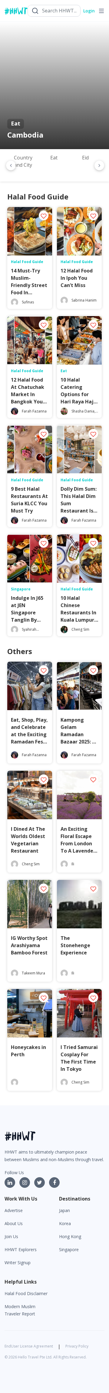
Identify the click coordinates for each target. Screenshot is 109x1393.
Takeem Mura (33, 973)
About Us (14, 1223)
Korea (65, 1223)
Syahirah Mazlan (29, 632)
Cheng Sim (80, 629)
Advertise (14, 1210)
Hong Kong (70, 1236)
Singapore (69, 1249)
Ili (72, 864)
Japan (64, 1210)
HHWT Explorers (21, 1249)
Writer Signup (18, 1262)
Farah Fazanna (34, 411)
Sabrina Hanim (84, 300)
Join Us (11, 1236)
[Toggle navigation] (101, 11)
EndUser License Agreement (29, 1346)
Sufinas (28, 302)
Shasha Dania (82, 411)
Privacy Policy (76, 1346)
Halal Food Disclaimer (26, 1293)
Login (89, 11)
